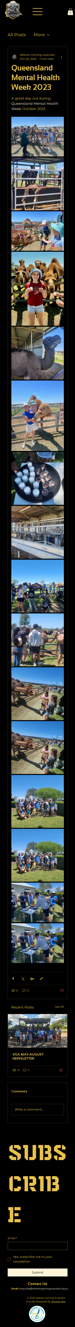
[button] (70, 11)
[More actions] (61, 57)
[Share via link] (41, 978)
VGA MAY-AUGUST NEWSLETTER (28, 1056)
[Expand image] (37, 136)
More (39, 34)
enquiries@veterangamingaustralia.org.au (43, 1288)
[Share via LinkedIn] (32, 978)
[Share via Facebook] (13, 978)
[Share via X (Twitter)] (22, 978)
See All (59, 1006)
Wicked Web (58, 1301)
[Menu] (37, 11)
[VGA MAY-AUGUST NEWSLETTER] (37, 1031)
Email (12, 1238)
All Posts (17, 34)
